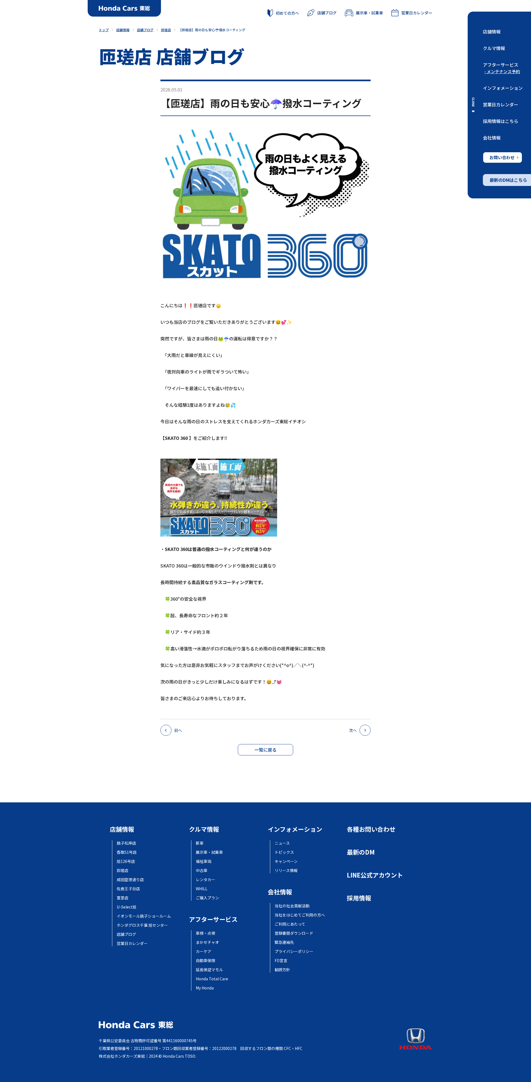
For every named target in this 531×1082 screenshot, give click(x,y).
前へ (178, 730)
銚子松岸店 (126, 843)
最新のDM (361, 851)
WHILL (201, 888)
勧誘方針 (282, 969)
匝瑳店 (122, 870)
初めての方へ (287, 13)
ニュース (282, 843)
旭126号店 (126, 861)
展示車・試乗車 (369, 12)
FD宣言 (281, 960)
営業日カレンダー (500, 104)
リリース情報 (286, 870)
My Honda (205, 988)
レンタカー (205, 879)
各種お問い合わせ (371, 828)
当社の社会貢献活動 (292, 905)
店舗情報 (492, 31)
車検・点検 (205, 933)
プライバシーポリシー (294, 951)
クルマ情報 (494, 48)
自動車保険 (205, 960)
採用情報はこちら (500, 121)
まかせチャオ (207, 942)
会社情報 (492, 137)
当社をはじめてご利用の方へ (300, 915)
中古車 (201, 870)
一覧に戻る (265, 749)
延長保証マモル (209, 969)
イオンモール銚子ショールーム (144, 916)
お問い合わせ (502, 157)
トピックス (284, 852)
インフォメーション (503, 88)
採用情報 (359, 897)
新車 (200, 843)
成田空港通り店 (130, 879)
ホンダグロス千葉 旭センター (142, 925)
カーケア (203, 951)
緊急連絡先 (284, 942)
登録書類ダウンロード (294, 933)
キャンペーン (286, 861)
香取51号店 (127, 852)
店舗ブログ (327, 12)
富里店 (122, 897)
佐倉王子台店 (128, 888)
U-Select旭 (126, 907)
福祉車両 (203, 861)
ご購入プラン (207, 897)
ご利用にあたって (290, 924)
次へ (353, 730)
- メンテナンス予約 (502, 71)
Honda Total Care (212, 978)
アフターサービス (500, 64)
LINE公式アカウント (375, 874)
